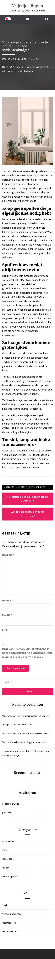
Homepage (21, 487)
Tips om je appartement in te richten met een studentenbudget (25, 753)
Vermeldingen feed (12, 913)
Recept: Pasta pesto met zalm (17, 724)
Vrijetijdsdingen (27, 6)
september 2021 (10, 803)
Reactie (8, 555)
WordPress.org (9, 931)
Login (5, 905)
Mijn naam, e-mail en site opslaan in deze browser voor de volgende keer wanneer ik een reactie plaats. (27, 653)
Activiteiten (8, 841)
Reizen (5, 867)
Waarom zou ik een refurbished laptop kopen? (25, 715)
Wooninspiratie (37, 487)
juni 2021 (6, 812)
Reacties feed (9, 922)
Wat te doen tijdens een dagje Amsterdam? (24, 742)
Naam (6, 600)
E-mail (7, 615)
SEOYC (34, 58)
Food (4, 850)
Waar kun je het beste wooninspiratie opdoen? (25, 733)
